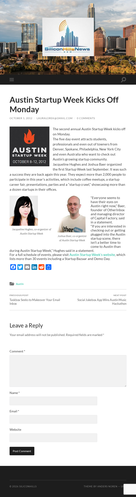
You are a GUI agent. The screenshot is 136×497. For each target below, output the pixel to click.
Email (14, 411)
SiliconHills (28, 486)
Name (15, 393)
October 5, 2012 (21, 118)
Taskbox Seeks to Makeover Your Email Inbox (35, 299)
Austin (20, 283)
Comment (17, 351)
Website (15, 429)
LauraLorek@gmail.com (55, 118)
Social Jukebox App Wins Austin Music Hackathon (101, 299)
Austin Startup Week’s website (92, 255)
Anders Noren (107, 486)
